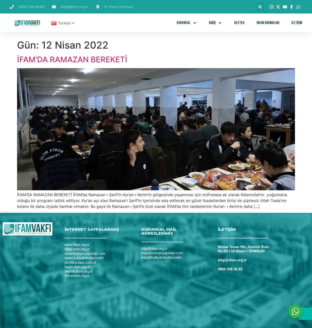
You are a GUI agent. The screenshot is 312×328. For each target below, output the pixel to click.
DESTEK (239, 23)
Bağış (212, 23)
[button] (260, 7)
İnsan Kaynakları (268, 23)
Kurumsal (183, 23)
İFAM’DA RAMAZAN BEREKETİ (72, 59)
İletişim (297, 23)
